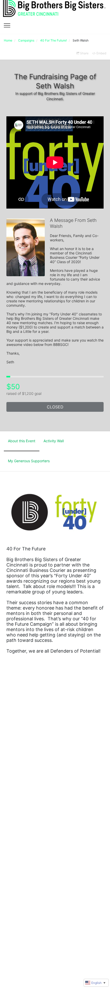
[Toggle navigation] (7, 25)
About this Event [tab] (21, 441)
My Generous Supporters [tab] (29, 461)
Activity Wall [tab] (53, 441)
